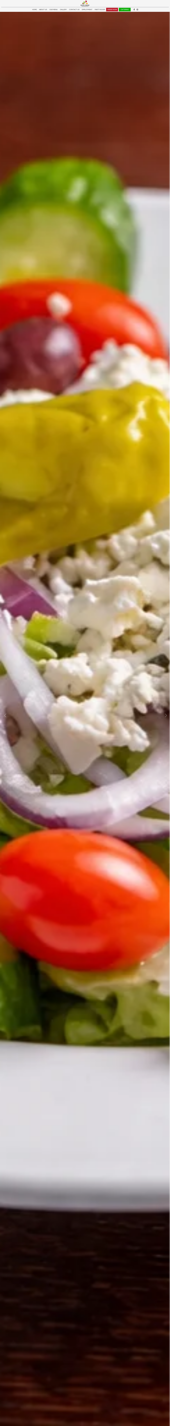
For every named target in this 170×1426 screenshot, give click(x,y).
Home (34, 9)
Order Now (112, 9)
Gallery (63, 9)
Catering (125, 9)
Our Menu (53, 9)
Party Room (100, 9)
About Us (43, 9)
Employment (87, 9)
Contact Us (74, 9)
